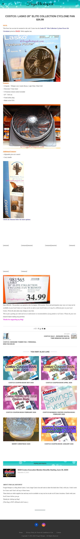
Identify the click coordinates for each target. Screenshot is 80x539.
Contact (59, 532)
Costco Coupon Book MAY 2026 (21, 382)
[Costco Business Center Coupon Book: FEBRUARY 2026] (59, 398)
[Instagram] (44, 525)
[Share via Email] (44, 329)
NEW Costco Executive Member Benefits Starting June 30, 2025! (43, 470)
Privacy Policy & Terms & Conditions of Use (39, 532)
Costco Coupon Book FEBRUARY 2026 (21, 412)
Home (21, 532)
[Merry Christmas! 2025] (21, 429)
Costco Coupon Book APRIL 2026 (59, 382)
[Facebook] (36, 525)
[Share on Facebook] (38, 329)
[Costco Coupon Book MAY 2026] (21, 368)
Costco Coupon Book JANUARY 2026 (59, 444)
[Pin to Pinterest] (42, 329)
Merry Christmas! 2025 (21, 444)
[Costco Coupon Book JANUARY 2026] (59, 429)
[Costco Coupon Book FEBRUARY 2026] (21, 398)
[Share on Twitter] (40, 329)
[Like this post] (36, 329)
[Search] (77, 4)
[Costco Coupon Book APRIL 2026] (59, 368)
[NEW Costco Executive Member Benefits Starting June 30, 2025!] (9, 473)
